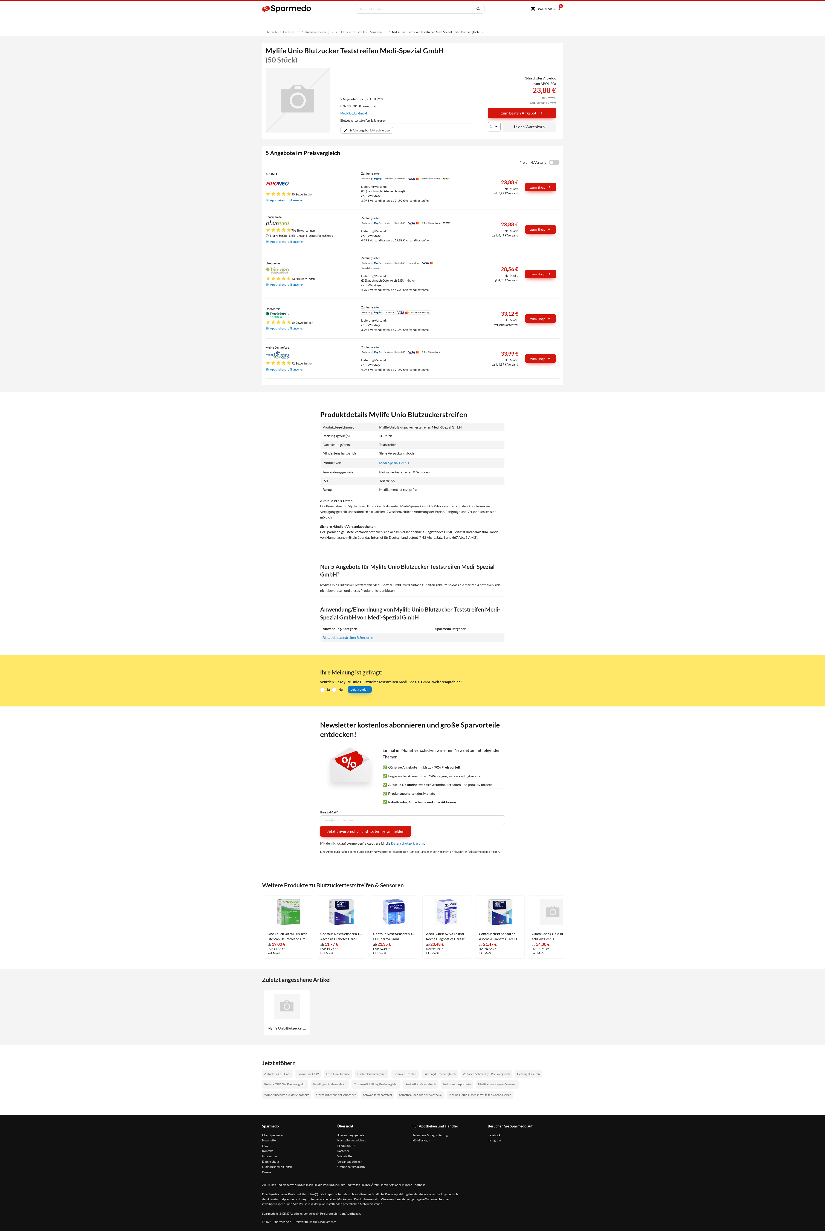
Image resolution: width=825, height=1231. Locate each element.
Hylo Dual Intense (338, 1074)
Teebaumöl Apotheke (457, 1084)
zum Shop (537, 187)
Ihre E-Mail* (329, 812)
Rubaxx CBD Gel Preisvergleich (285, 1084)
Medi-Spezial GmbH (353, 113)
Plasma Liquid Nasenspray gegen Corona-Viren (480, 1095)
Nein (341, 689)
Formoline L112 (308, 1074)
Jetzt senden (359, 689)
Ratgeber (343, 1151)
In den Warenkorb (529, 126)
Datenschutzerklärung (407, 843)
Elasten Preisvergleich (371, 1074)
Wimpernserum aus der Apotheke (286, 1095)
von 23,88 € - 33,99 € (362, 99)
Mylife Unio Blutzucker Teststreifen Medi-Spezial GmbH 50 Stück (286, 1028)
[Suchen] (477, 8)
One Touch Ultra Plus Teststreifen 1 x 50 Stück (288, 934)
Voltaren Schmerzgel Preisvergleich (486, 1074)
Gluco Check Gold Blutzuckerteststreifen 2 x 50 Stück (553, 934)
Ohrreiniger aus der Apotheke (336, 1095)
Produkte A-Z (346, 1145)
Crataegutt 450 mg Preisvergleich (376, 1084)
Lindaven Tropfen (405, 1074)
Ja (328, 689)
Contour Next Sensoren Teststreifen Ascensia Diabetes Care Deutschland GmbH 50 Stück (500, 934)
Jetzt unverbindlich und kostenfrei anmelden (365, 831)
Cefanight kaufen (528, 1074)
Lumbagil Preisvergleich (440, 1074)
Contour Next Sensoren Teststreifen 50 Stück (394, 934)
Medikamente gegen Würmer (497, 1084)
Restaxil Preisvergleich (420, 1084)
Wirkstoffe (344, 1156)
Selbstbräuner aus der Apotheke (420, 1095)
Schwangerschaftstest (377, 1095)
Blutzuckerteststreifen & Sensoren (348, 637)
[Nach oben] (813, 1219)
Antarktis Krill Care (277, 1074)
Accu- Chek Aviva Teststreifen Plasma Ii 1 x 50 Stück (447, 934)
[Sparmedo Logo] (287, 9)
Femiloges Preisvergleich (330, 1084)
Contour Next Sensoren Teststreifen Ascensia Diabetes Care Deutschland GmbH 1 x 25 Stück (341, 934)
